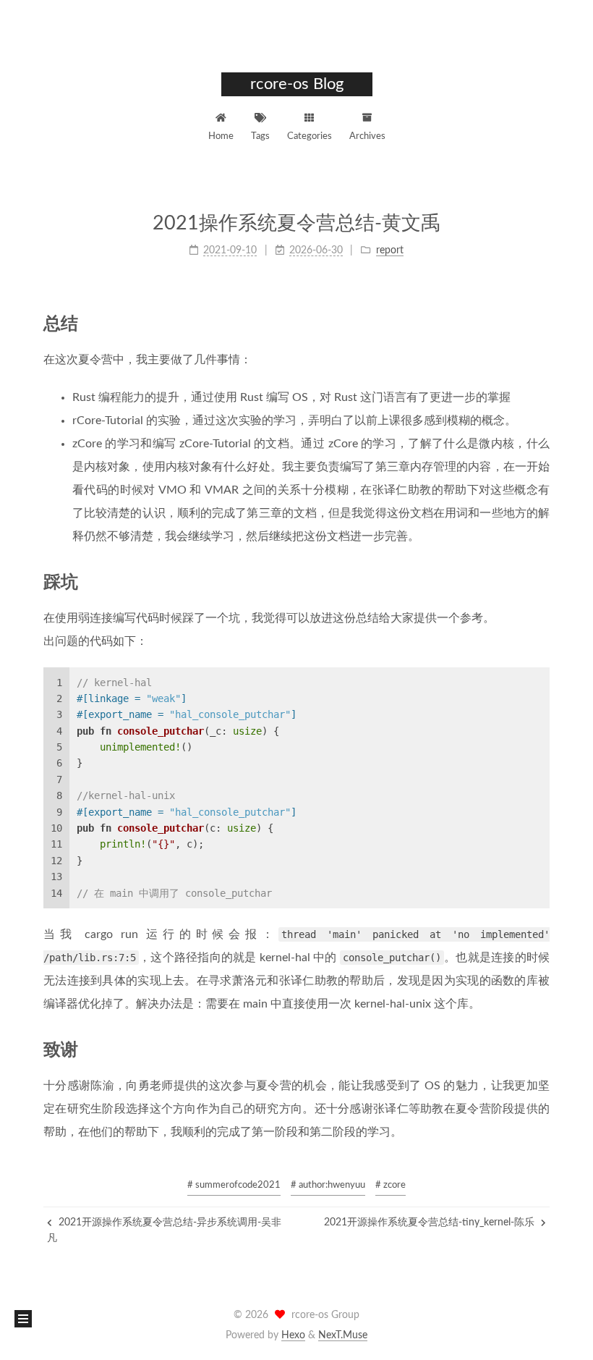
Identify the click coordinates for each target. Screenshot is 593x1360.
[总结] (542, 323)
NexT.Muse (342, 1335)
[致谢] (542, 1049)
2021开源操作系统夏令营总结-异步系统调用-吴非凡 (164, 1230)
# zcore (390, 1185)
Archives (367, 136)
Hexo (293, 1335)
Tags (260, 136)
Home (221, 136)
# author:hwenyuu (328, 1185)
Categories (309, 136)
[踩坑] (542, 582)
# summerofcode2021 (234, 1185)
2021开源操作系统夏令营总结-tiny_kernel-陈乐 (430, 1222)
